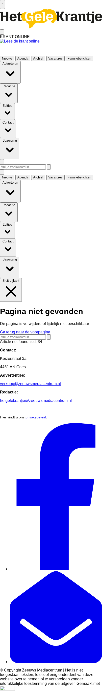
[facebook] (56, 569)
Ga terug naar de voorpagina (25, 332)
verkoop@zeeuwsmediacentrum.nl (30, 384)
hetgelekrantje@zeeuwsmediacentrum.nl (36, 400)
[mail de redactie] (56, 662)
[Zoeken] (49, 167)
